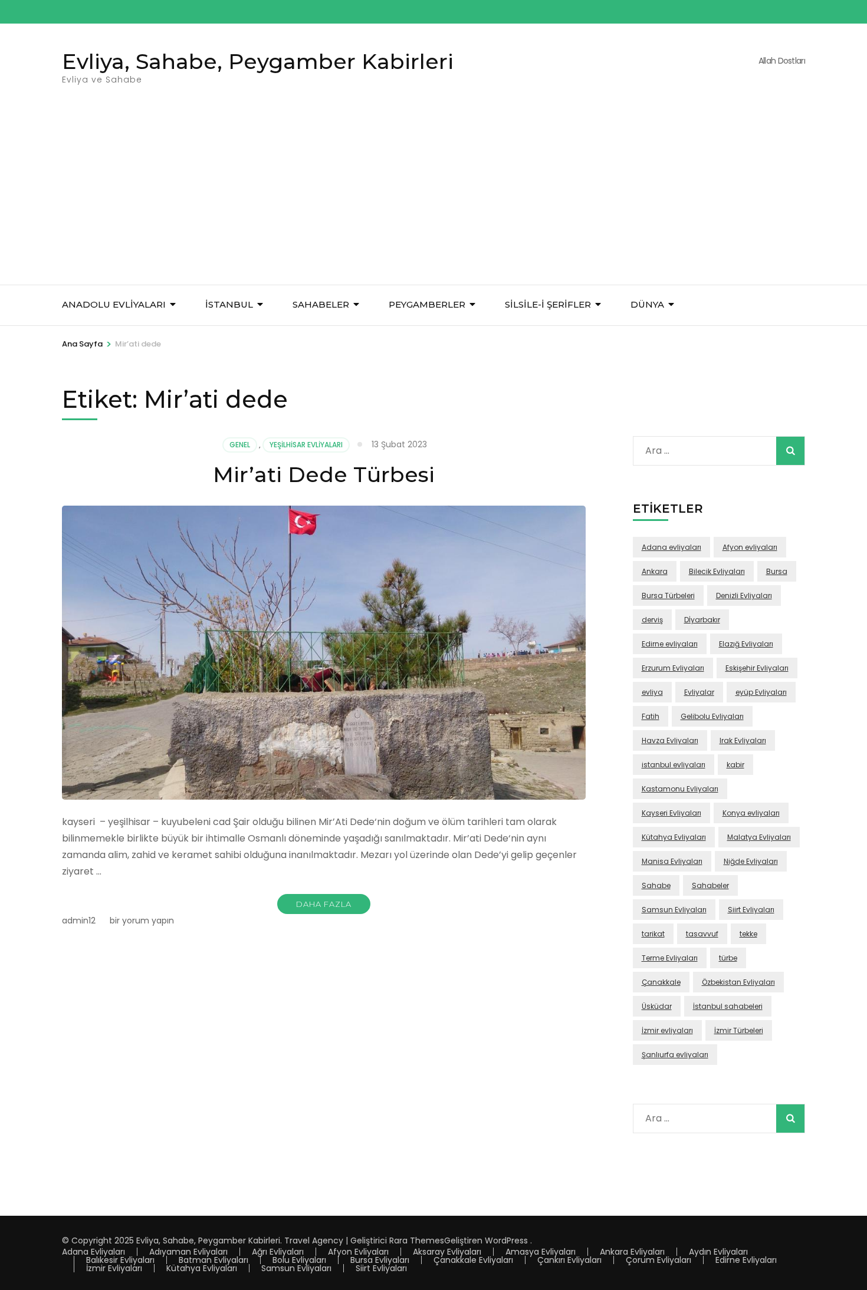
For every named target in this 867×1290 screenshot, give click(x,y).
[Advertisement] (433, 196)
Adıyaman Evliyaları (188, 1252)
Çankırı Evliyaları (569, 1260)
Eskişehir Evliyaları (757, 668)
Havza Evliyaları (670, 740)
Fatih (650, 716)
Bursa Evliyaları (379, 1260)
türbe (728, 958)
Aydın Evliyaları (718, 1252)
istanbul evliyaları (673, 765)
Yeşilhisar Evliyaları (306, 445)
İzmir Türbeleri (738, 1030)
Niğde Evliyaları (751, 861)
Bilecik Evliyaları (717, 571)
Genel (239, 445)
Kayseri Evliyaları (671, 813)
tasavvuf (702, 934)
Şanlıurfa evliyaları (675, 1055)
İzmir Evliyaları (114, 1268)
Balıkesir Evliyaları (120, 1260)
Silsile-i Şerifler (548, 304)
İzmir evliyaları (667, 1030)
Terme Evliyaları (670, 958)
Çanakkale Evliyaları (473, 1260)
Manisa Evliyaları (672, 861)
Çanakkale (661, 982)
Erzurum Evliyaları (673, 668)
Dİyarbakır (702, 620)
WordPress (506, 1240)
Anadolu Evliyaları (114, 304)
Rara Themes (416, 1240)
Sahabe (656, 885)
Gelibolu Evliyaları (712, 716)
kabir (735, 765)
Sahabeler (710, 885)
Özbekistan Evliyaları (738, 982)
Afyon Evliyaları (358, 1252)
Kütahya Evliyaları (674, 837)
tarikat (653, 934)
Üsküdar (657, 1006)
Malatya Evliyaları (759, 837)
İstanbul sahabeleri (728, 1006)
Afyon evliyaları (749, 547)
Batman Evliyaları (213, 1260)
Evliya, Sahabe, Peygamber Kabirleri (258, 61)
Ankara (655, 571)
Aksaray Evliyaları (447, 1252)
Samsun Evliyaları (674, 910)
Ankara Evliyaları (632, 1252)
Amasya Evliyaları (540, 1252)
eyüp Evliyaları (761, 692)
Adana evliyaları (671, 547)
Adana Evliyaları (93, 1252)
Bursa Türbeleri (668, 595)
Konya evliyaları (751, 813)
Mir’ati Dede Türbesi (324, 474)
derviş (652, 620)
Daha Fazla (324, 904)
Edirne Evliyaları (746, 1260)
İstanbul (229, 304)
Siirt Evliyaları (751, 910)
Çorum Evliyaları (658, 1260)
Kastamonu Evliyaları (680, 789)
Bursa (776, 571)
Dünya (647, 304)
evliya (652, 692)
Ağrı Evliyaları (278, 1252)
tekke (748, 934)
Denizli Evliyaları (744, 595)
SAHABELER (321, 304)
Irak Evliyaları (743, 740)
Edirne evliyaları (670, 644)
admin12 (79, 920)
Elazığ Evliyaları (746, 644)
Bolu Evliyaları (299, 1260)
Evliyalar (699, 692)
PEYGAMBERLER (427, 304)
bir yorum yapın (140, 920)
